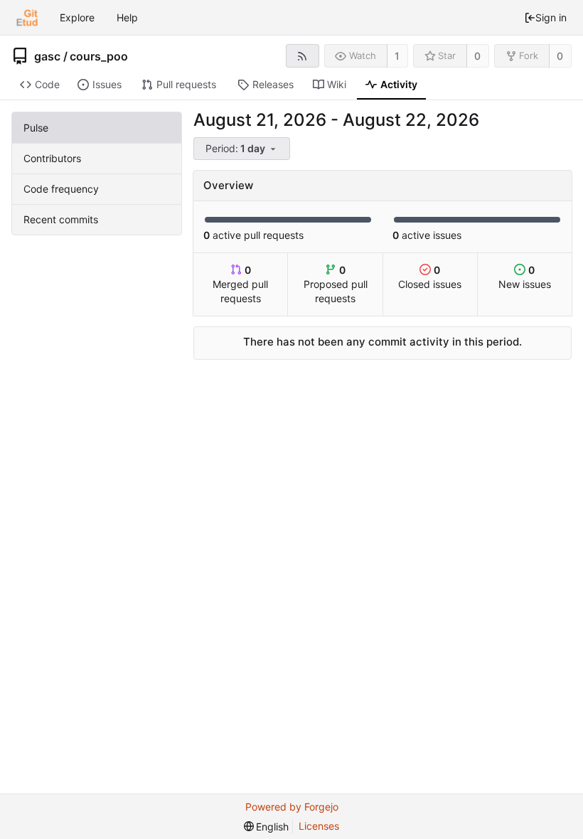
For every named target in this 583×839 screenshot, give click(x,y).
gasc (47, 56)
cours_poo (99, 56)
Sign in (551, 17)
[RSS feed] (302, 56)
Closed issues (429, 277)
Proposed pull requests (336, 284)
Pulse (35, 128)
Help (127, 17)
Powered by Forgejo (291, 807)
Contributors (52, 158)
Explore (77, 17)
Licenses (319, 826)
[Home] (27, 18)
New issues (524, 277)
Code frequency (61, 189)
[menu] (242, 149)
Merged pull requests (240, 284)
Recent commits (60, 219)
